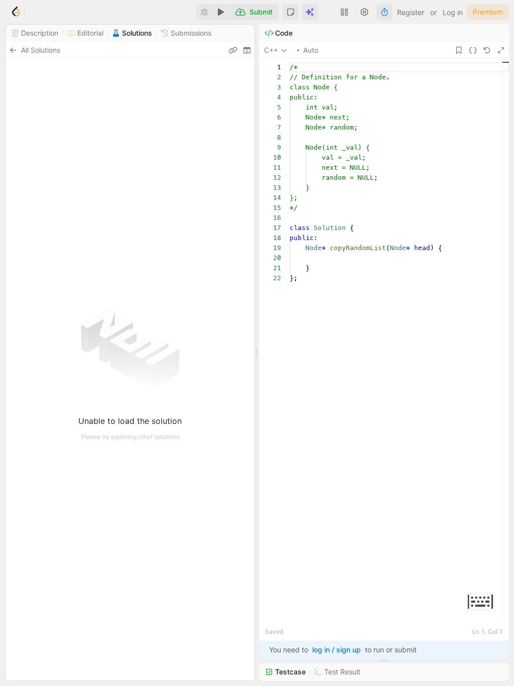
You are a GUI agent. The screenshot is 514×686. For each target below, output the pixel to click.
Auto (310, 50)
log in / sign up (336, 649)
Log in (453, 12)
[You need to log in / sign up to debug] (204, 12)
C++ (271, 50)
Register (410, 12)
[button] (291, 12)
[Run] (221, 12)
